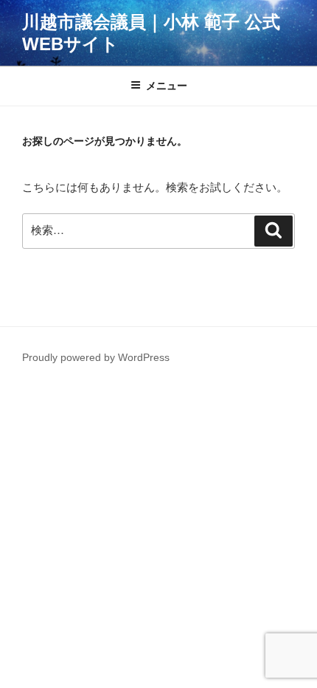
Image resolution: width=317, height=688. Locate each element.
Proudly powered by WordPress (96, 357)
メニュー (166, 86)
